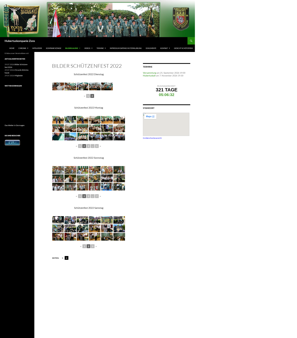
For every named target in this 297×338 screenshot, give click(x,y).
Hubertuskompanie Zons (20, 41)
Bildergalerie (71, 48)
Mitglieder (37, 48)
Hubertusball (149, 75)
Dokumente (151, 48)
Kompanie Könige (53, 48)
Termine (100, 48)
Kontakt (164, 48)
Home (11, 48)
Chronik (22, 48)
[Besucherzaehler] (12, 142)
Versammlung (149, 72)
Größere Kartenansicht (152, 138)
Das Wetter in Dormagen (15, 125)
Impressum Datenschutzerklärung (126, 48)
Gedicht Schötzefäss (183, 48)
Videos (87, 48)
